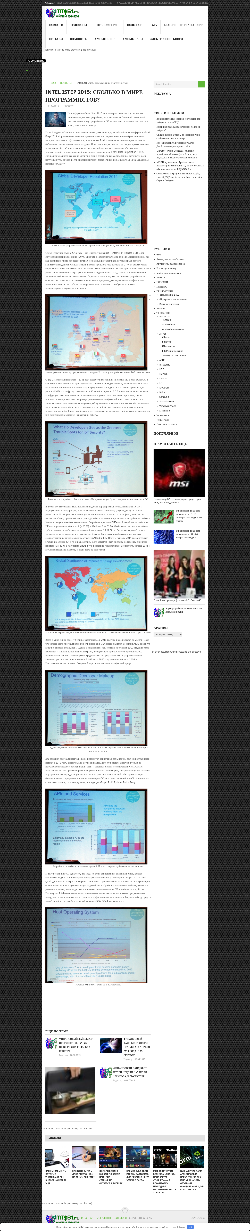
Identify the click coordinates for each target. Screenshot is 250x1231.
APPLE (162, 333)
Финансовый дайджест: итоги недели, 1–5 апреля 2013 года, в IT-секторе (136, 1047)
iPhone (166, 337)
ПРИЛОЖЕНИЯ (107, 25)
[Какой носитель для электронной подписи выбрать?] (84, 1157)
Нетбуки (56, 39)
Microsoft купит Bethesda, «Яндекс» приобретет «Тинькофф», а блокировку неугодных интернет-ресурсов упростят (176, 154)
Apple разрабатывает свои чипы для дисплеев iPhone (183, 610)
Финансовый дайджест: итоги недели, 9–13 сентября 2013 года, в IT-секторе (189, 515)
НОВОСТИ (56, 25)
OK (190, 1227)
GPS (154, 25)
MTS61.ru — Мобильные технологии (104, 1218)
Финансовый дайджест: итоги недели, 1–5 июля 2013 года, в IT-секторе (130, 1072)
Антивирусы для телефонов (170, 263)
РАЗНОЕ (160, 308)
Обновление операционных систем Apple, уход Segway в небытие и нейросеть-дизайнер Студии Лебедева (180, 177)
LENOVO (163, 378)
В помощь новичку (166, 268)
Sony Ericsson (166, 401)
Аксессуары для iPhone (174, 355)
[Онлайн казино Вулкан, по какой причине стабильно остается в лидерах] (111, 1157)
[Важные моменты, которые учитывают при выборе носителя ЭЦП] (57, 1157)
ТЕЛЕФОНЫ (78, 25)
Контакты (198, 1217)
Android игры (169, 324)
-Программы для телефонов (173, 299)
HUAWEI (163, 373)
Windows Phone (167, 406)
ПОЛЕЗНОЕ (134, 25)
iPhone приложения (172, 351)
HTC (161, 369)
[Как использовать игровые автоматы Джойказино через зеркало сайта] (138, 1157)
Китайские (164, 410)
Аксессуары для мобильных (170, 259)
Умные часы (133, 39)
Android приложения (173, 329)
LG (160, 383)
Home (53, 83)
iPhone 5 (167, 341)
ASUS (162, 360)
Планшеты (79, 39)
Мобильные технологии (183, 25)
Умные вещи (105, 39)
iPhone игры (168, 346)
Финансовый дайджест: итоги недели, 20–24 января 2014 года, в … (188, 534)
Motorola (164, 387)
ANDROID (164, 316)
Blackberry (164, 364)
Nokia (162, 392)
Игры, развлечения (169, 304)
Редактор (63, 1055)
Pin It (28, 70)
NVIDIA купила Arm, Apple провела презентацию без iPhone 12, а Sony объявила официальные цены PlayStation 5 (140, 3)
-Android (166, 320)
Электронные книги (166, 39)
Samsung (164, 396)
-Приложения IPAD (169, 294)
